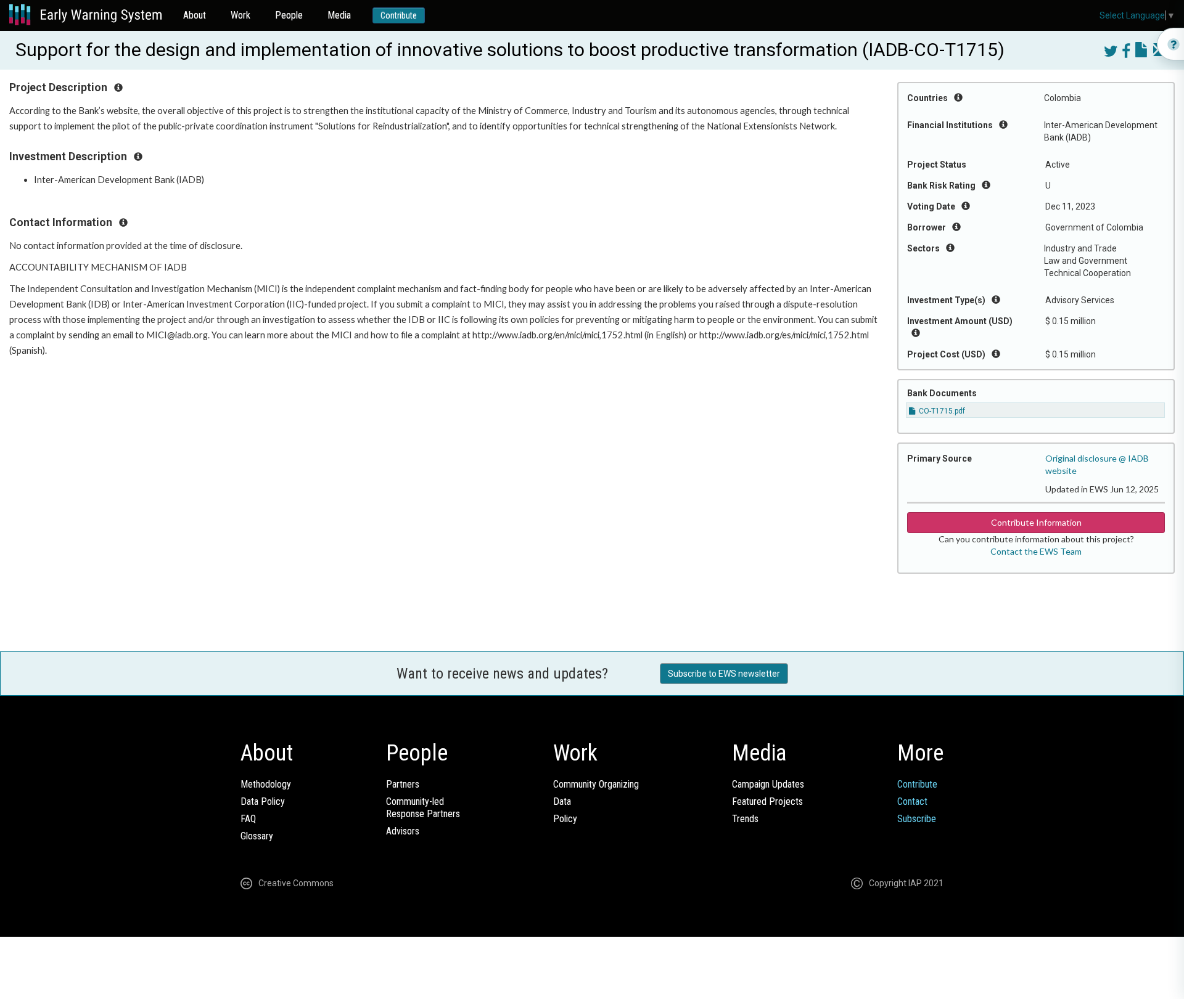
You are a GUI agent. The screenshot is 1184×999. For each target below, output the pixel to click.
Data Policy (262, 801)
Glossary (256, 836)
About (194, 15)
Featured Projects (767, 801)
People (289, 15)
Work (240, 15)
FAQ (248, 819)
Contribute (398, 15)
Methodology (265, 784)
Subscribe (916, 819)
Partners (402, 784)
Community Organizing (596, 784)
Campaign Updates (768, 784)
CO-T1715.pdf (941, 411)
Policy (565, 819)
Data (562, 801)
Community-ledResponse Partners (423, 808)
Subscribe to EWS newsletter (724, 674)
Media (339, 15)
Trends (745, 819)
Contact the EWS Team (1036, 551)
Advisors (402, 831)
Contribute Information (1036, 522)
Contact (912, 801)
